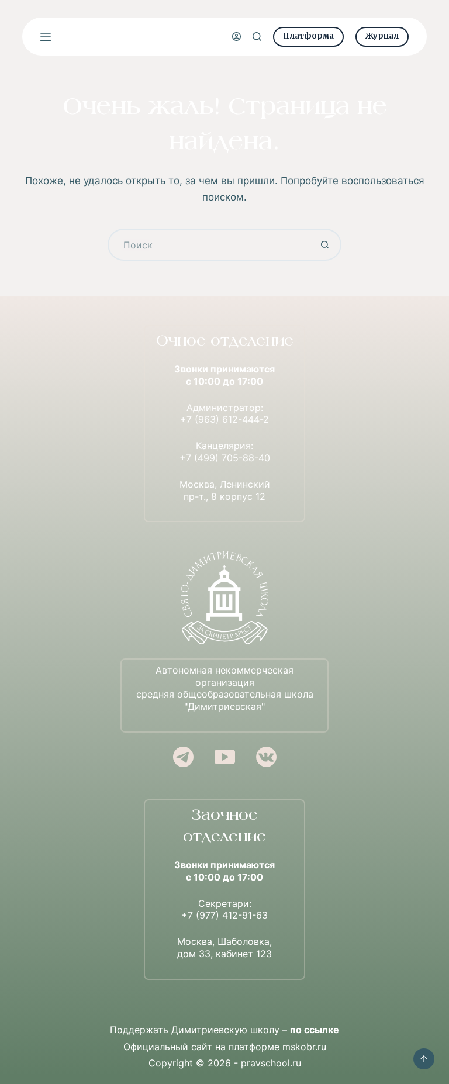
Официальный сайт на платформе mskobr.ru (224, 1046)
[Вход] (236, 36)
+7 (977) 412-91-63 (224, 915)
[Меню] (45, 37)
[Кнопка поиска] (325, 245)
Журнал (382, 36)
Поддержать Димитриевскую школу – (224, 1029)
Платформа (308, 36)
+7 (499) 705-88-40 (224, 458)
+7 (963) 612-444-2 (224, 419)
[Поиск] (257, 36)
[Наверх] (423, 1058)
